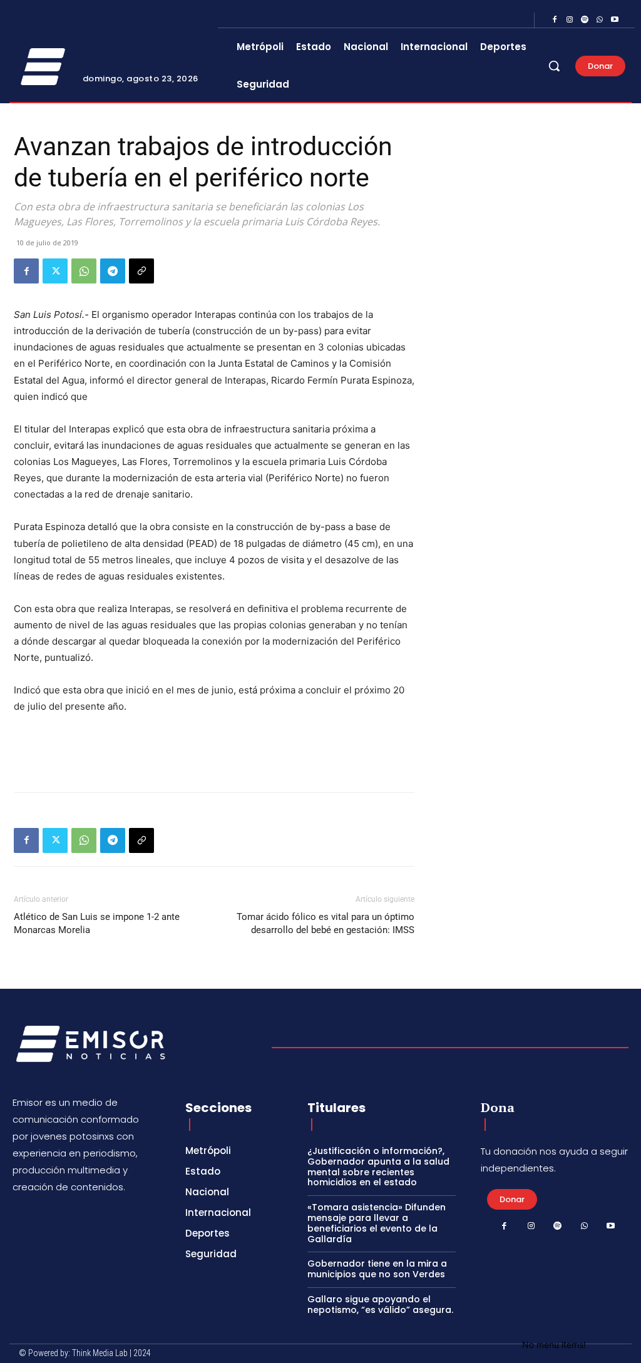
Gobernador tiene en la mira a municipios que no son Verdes (377, 1268)
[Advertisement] (214, 750)
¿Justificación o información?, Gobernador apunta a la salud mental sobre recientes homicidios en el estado (378, 1166)
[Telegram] (112, 270)
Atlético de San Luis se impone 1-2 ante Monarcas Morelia (97, 923)
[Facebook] (554, 20)
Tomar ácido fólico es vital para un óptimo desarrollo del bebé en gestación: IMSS (325, 923)
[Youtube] (614, 20)
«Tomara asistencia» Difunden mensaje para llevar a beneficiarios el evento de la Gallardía (376, 1223)
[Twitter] (55, 270)
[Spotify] (584, 20)
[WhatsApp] (599, 20)
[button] (554, 66)
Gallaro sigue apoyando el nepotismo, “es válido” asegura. (380, 1304)
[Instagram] (569, 20)
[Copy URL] (141, 270)
